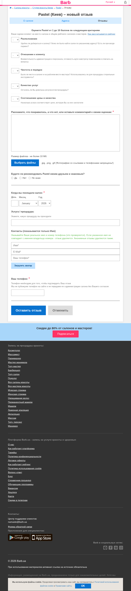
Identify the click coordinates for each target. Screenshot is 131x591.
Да (15, 178)
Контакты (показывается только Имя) (33, 231)
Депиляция (14, 414)
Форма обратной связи (20, 526)
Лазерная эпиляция (18, 410)
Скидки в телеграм (17, 500)
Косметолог (14, 350)
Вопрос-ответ (15, 472)
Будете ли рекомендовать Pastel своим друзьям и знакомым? (48, 173)
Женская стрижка (17, 394)
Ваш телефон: (20, 278)
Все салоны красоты (18, 382)
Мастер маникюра (17, 362)
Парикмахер (14, 358)
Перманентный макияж (20, 402)
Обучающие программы (20, 484)
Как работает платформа (21, 448)
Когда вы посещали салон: (28, 192)
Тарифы (12, 452)
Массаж (12, 418)
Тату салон (13, 374)
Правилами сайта (63, 586)
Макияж (12, 406)
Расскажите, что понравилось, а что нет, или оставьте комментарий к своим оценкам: (62, 112)
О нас (11, 444)
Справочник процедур (19, 480)
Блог (10, 476)
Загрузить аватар (23, 265)
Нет (24, 178)
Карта (11, 496)
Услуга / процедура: (22, 211)
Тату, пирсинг (15, 422)
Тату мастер (14, 366)
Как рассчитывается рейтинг (101, 34)
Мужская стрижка (17, 390)
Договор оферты (16, 460)
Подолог (12, 378)
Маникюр (13, 426)
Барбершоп (14, 370)
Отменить (60, 310)
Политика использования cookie (25, 468)
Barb (65, 2)
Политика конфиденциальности (24, 456)
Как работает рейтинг (19, 464)
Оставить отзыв (28, 310)
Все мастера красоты (19, 386)
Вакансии (13, 488)
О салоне (28, 20)
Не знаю (36, 178)
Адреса (65, 20)
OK (83, 585)
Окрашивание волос (18, 398)
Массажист (13, 354)
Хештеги (12, 492)
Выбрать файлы (25, 162)
